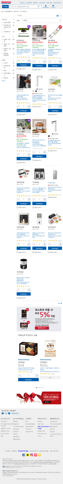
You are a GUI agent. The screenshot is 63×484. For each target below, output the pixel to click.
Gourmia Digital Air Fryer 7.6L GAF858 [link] (38, 191)
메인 (2, 11)
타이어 (39, 436)
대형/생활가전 (8, 11)
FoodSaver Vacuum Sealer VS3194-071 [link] (23, 191)
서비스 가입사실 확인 (7, 475)
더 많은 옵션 (51, 183)
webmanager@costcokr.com (21, 463)
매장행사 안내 (41, 431)
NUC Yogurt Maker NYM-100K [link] (38, 236)
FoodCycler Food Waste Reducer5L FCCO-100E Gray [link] (38, 54)
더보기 (4, 80)
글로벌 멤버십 (16, 439)
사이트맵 (7, 451)
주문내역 (15, 434)
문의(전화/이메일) (30, 424)
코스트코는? (4, 421)
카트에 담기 (23, 65)
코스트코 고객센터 (9, 411)
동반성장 (52, 431)
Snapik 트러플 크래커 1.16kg (26, 368)
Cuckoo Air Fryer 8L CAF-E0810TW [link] (23, 236)
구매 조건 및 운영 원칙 (55, 424)
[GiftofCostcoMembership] (39, 403)
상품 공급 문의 (53, 421)
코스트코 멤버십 (18, 419)
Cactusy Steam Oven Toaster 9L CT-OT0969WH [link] (39, 145)
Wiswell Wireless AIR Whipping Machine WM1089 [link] (53, 54)
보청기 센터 (41, 424)
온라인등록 (16, 429)
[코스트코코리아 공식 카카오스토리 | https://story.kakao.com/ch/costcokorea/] (39, 455)
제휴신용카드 (16, 436)
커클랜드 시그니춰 (5, 428)
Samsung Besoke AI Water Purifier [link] (55, 190)
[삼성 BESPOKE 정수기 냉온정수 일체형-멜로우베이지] (33, 91)
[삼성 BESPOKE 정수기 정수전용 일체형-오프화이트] (52, 136)
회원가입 (15, 421)
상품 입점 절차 (53, 426)
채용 (2, 436)
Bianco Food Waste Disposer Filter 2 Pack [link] (22, 98)
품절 (50, 377)
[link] (24, 38)
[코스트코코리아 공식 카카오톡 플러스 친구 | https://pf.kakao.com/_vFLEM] (27, 455)
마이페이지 (16, 431)
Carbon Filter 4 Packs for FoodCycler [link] (23, 53)
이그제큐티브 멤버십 (18, 426)
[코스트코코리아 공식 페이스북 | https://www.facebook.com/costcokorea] (23, 455)
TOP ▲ (60, 303)
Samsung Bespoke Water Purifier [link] (54, 144)
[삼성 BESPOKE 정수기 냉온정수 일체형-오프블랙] (36, 91)
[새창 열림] (3, 467)
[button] (40, 6)
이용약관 (14, 451)
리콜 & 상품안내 (29, 426)
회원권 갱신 (16, 424)
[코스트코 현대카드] (39, 330)
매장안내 (40, 421)
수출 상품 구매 (29, 431)
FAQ (26, 421)
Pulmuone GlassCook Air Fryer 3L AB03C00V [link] (23, 282)
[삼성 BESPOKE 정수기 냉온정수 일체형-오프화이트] (39, 91)
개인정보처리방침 (23, 451)
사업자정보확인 (53, 463)
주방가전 (16, 11)
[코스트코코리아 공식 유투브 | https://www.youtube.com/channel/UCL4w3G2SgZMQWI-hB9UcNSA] (35, 455)
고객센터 (28, 419)
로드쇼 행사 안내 (42, 433)
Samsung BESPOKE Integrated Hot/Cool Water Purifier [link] (39, 100)
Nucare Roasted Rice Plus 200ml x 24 (50, 371)
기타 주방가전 (23, 11)
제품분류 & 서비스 (5, 431)
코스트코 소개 (5, 419)
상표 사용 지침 (54, 451)
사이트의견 (28, 429)
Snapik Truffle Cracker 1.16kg (25, 370)
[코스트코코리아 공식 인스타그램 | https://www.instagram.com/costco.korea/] (31, 455)
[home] (6, 2)
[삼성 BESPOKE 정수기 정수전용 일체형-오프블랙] (49, 136)
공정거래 (52, 429)
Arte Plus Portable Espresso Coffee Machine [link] (23, 146)
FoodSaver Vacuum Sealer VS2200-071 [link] (54, 236)
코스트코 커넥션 (5, 433)
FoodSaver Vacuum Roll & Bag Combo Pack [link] (54, 98)
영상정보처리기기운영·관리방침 (39, 451)
